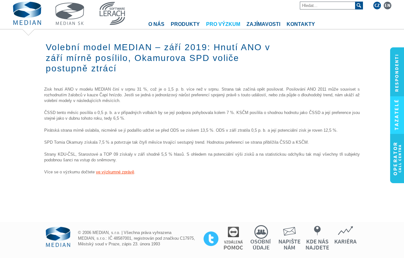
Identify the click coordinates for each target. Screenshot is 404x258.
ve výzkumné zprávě (115, 172)
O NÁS (156, 24)
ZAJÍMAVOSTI (263, 24)
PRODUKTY (185, 24)
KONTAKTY (301, 24)
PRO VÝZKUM (223, 24)
